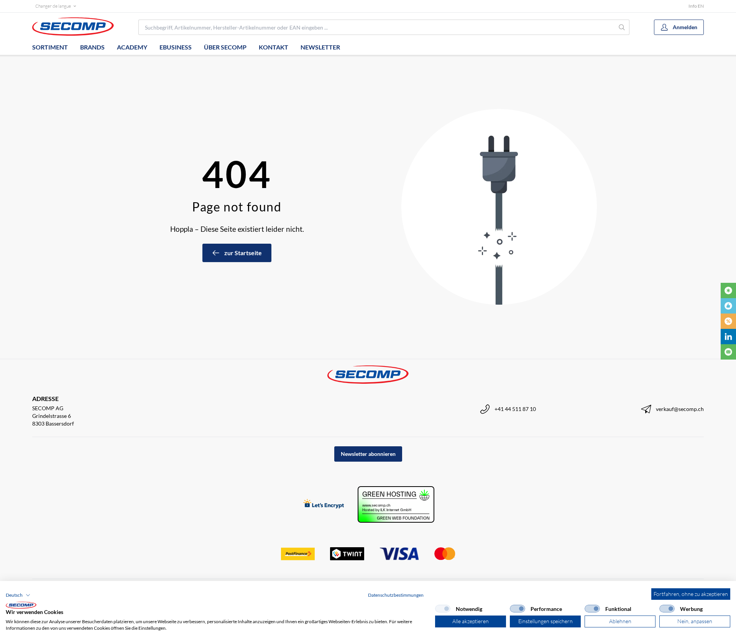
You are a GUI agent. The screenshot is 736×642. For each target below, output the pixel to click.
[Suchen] (621, 27)
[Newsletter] (728, 352)
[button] (18, 595)
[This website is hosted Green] (396, 504)
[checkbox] (442, 608)
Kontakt (273, 47)
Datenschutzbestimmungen (396, 595)
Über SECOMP (225, 47)
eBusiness (175, 47)
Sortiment (50, 47)
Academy (132, 47)
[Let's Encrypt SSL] (323, 504)
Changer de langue (53, 6)
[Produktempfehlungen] (728, 306)
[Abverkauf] (728, 321)
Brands (92, 47)
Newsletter (320, 47)
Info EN (696, 6)
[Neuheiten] (728, 290)
